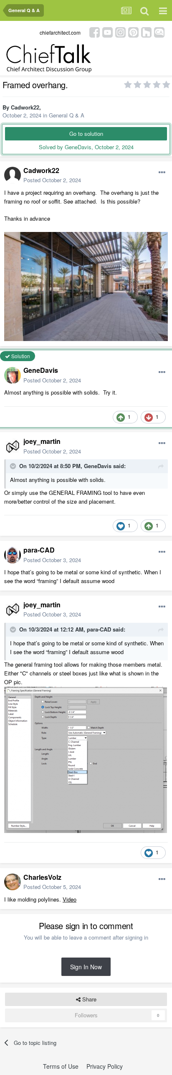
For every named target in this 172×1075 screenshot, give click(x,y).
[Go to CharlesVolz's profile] (12, 882)
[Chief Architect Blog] (159, 31)
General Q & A (66, 115)
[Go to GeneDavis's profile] (12, 375)
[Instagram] (120, 31)
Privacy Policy (104, 1066)
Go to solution (86, 134)
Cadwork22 (25, 107)
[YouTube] (107, 31)
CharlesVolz (42, 877)
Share (88, 999)
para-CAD (39, 550)
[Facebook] (94, 31)
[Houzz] (146, 31)
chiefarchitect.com (60, 32)
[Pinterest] (133, 31)
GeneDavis (40, 370)
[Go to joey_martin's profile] (12, 446)
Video (69, 899)
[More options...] (162, 173)
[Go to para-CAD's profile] (12, 555)
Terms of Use (60, 1066)
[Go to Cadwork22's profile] (12, 175)
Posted (52, 180)
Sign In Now (86, 967)
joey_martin (42, 441)
